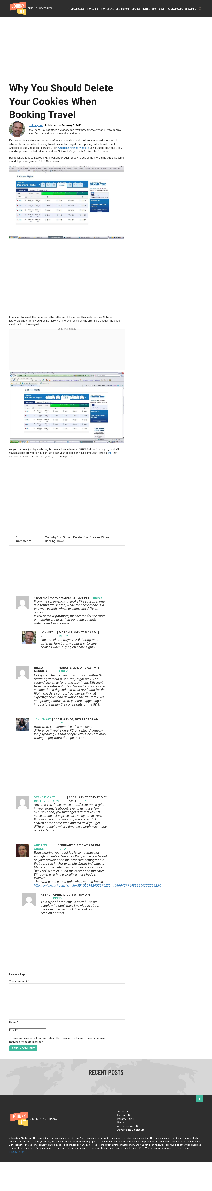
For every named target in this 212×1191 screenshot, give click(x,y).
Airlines (136, 8)
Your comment (19, 981)
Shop (154, 8)
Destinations (122, 8)
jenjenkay (42, 719)
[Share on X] (3, 592)
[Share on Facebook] (3, 584)
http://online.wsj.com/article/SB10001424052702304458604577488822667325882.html (99, 885)
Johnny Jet (36, 125)
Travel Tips (92, 8)
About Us (123, 1111)
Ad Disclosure (175, 8)
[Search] (200, 8)
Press (120, 1122)
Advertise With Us (128, 1126)
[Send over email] (3, 606)
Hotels (146, 8)
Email (13, 1030)
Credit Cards (77, 8)
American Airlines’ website (73, 147)
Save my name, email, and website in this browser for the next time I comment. (59, 1038)
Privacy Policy (125, 1119)
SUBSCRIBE (190, 8)
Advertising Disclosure (131, 1130)
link (110, 452)
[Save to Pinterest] (3, 599)
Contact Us (124, 1115)
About (162, 8)
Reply (97, 597)
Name (13, 1022)
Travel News (107, 8)
